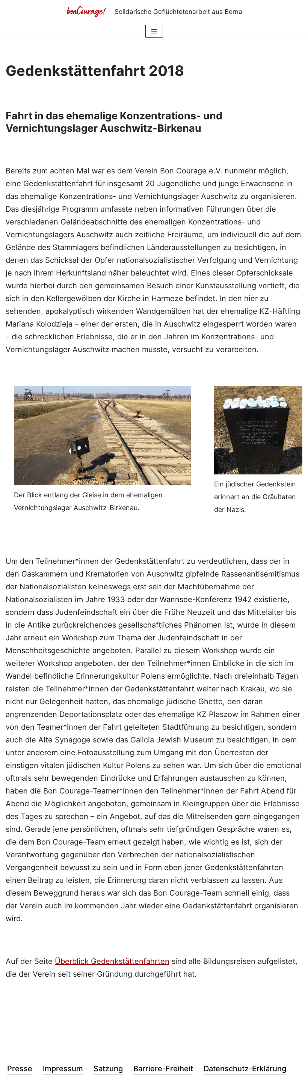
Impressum (63, 1068)
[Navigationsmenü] (154, 31)
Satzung (108, 1068)
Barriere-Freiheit (163, 1068)
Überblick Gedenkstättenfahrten (112, 961)
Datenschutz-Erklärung (245, 1068)
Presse (19, 1068)
